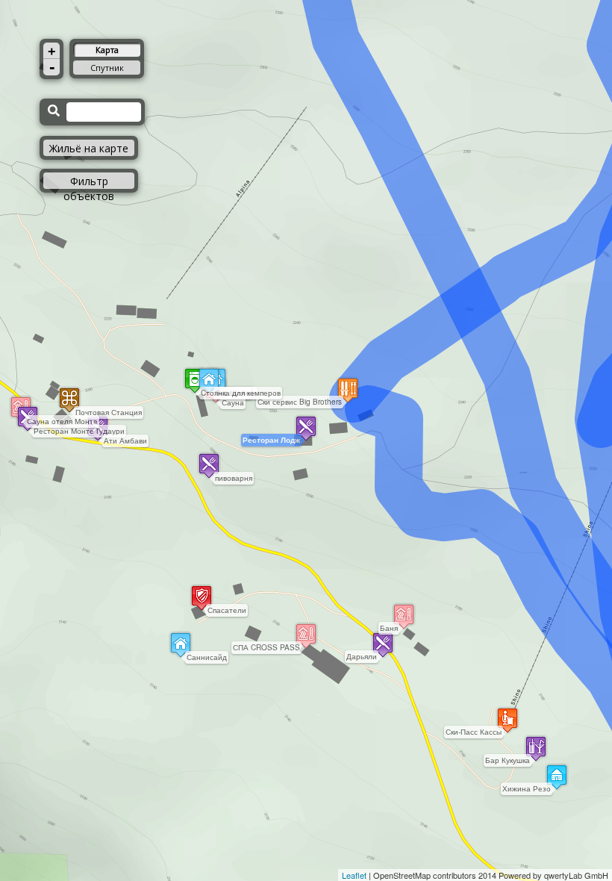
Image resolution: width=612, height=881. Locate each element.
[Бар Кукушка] (536, 748)
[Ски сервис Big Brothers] (348, 390)
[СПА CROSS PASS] (306, 636)
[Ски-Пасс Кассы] (507, 720)
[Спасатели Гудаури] (201, 597)
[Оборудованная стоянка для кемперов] (195, 380)
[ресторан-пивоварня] (209, 465)
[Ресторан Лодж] (306, 428)
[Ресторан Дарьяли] (383, 645)
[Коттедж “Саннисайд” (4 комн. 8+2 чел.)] (181, 645)
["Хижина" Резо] (557, 777)
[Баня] (404, 616)
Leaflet (354, 875)
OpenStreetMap (402, 875)
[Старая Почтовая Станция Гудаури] (69, 400)
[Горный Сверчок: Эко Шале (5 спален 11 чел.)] (209, 380)
